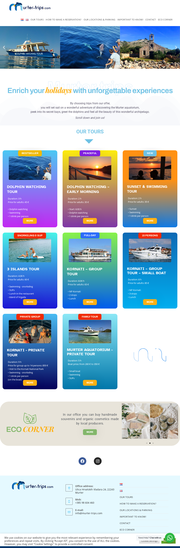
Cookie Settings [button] (149, 540)
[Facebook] (82, 461)
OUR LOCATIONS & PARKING (136, 510)
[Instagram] (98, 461)
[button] (4, 47)
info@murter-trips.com (88, 513)
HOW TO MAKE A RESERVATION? (138, 503)
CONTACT (125, 523)
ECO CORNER (127, 529)
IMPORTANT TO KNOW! (133, 516)
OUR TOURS (126, 497)
